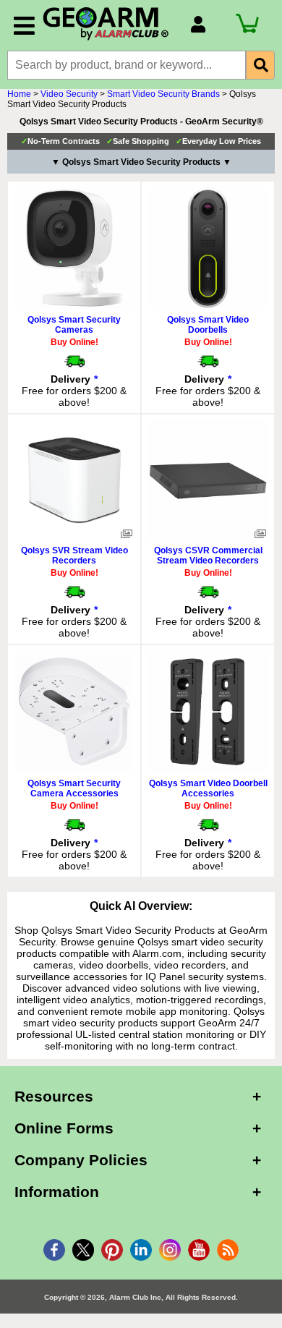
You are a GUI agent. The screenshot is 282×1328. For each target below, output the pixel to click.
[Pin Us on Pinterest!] (112, 1250)
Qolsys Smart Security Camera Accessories (74, 788)
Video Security (69, 94)
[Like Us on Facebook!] (54, 1250)
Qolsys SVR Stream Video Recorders (74, 555)
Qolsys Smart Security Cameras (74, 325)
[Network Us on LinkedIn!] (141, 1250)
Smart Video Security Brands (163, 94)
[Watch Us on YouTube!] (199, 1250)
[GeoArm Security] (109, 24)
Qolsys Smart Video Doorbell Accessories (208, 788)
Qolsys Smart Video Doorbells (208, 325)
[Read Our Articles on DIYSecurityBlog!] (228, 1250)
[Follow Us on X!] (83, 1250)
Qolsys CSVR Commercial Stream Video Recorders (208, 555)
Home (19, 94)
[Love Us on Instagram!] (170, 1250)
